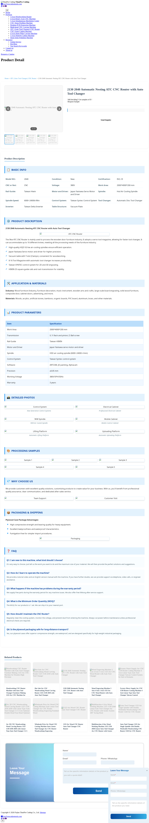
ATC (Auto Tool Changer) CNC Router (25, 29)
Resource (9, 40)
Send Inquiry (106, 120)
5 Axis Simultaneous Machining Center (24, 21)
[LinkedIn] (3, 6)
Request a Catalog (7, 54)
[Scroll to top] (2, 821)
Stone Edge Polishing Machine (21, 38)
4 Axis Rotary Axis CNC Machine (23, 19)
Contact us (9, 48)
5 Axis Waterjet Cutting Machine (22, 36)
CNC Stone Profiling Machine (21, 23)
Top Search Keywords (18, 46)
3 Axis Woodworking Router (21, 17)
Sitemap (43, 812)
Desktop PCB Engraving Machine (23, 25)
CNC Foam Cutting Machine (21, 31)
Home (8, 13)
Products (9, 15)
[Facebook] (1, 6)
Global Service (15, 42)
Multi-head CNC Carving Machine (23, 27)
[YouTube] (6, 6)
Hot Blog (13, 44)
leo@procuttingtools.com (12, 816)
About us (9, 50)
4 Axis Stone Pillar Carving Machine (23, 33)
